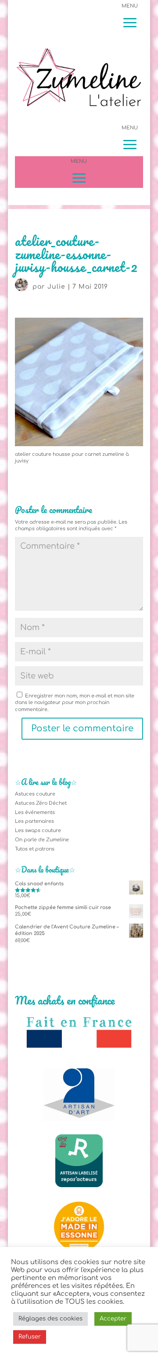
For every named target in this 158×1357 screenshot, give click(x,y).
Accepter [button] (113, 1319)
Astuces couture (35, 794)
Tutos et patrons (34, 849)
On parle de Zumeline (42, 840)
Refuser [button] (29, 1337)
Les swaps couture (38, 830)
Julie (56, 286)
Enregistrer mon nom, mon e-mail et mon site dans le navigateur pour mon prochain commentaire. (74, 702)
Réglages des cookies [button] (50, 1319)
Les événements (35, 812)
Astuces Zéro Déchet (41, 803)
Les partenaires (34, 821)
